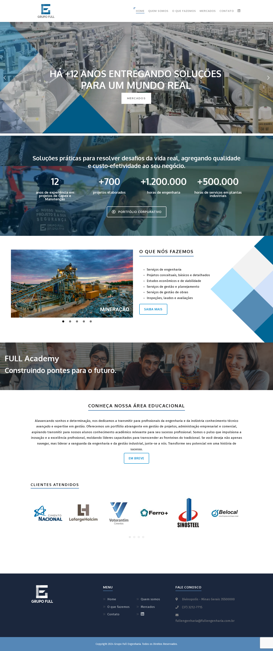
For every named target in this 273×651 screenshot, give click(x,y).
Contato (227, 10)
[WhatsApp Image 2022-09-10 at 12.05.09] (48, 513)
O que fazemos (184, 10)
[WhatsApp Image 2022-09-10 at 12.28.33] (83, 513)
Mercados (208, 10)
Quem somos (158, 10)
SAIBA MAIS (153, 309)
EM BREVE (136, 458)
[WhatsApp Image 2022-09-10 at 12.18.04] (154, 513)
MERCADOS (136, 98)
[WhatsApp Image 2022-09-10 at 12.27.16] (119, 513)
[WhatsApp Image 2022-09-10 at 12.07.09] (225, 513)
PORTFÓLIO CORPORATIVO (140, 212)
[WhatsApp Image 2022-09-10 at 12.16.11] (189, 513)
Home (140, 10)
